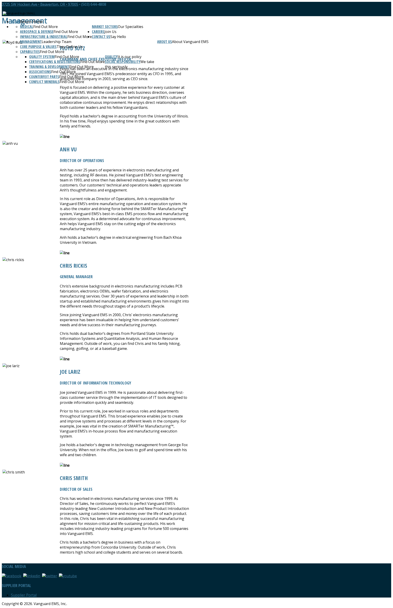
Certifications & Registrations (54, 61)
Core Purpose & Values (38, 46)
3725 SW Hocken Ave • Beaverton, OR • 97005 (40, 4)
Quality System (42, 56)
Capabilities (30, 51)
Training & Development (49, 66)
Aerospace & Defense (36, 31)
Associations (40, 71)
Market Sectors (105, 26)
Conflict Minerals (44, 81)
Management (31, 41)
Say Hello (118, 36)
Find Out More (45, 26)
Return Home (31, 21)
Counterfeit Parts (44, 76)
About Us (164, 41)
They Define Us (70, 46)
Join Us (110, 31)
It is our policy (129, 56)
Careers (98, 31)
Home (15, 21)
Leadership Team (56, 41)
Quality (111, 56)
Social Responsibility (122, 61)
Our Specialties (130, 26)
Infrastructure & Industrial (43, 36)
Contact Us (101, 36)
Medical (26, 26)
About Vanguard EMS (190, 41)
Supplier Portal (24, 595)
